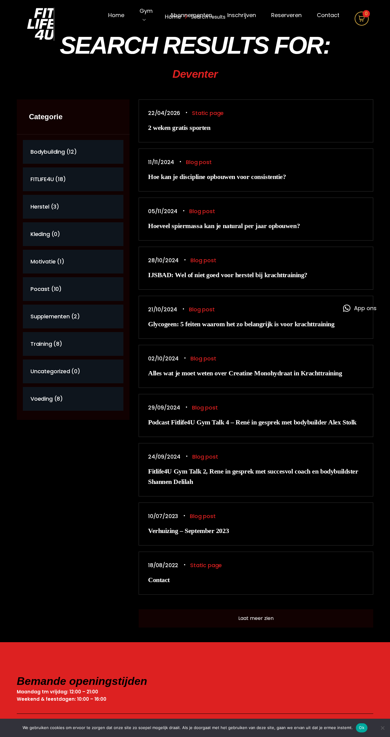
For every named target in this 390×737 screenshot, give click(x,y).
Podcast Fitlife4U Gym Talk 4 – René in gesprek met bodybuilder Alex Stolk (252, 422)
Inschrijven (241, 15)
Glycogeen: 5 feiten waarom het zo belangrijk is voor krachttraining (241, 324)
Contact (328, 15)
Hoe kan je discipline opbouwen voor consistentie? (217, 177)
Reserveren (286, 15)
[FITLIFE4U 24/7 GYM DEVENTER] (46, 25)
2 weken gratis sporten (179, 127)
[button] (360, 308)
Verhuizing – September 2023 (188, 531)
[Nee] (382, 728)
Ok (361, 727)
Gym (146, 11)
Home (116, 15)
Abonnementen (191, 15)
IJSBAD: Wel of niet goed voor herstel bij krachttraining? (227, 275)
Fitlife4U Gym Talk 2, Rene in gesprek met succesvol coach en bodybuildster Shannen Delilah (253, 476)
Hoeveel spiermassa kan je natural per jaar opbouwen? (224, 226)
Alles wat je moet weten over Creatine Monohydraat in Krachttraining (245, 373)
